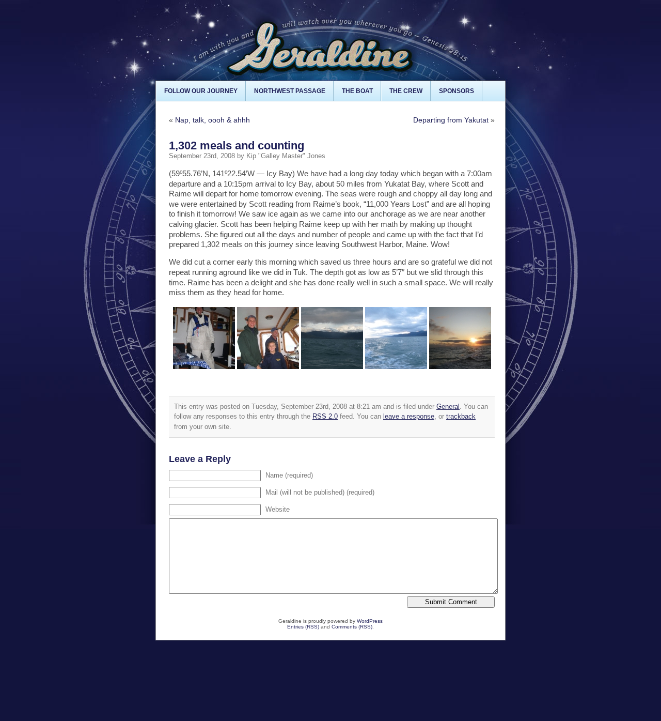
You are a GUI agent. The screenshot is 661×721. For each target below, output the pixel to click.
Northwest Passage (289, 91)
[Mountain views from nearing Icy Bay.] (332, 338)
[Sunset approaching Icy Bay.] (460, 338)
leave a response (408, 416)
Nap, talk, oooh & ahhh (212, 120)
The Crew (405, 91)
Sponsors (456, 91)
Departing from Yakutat (451, 120)
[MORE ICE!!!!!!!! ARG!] (396, 338)
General (448, 406)
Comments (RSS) (352, 627)
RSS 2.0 (325, 416)
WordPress (370, 621)
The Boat (357, 91)
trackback (461, 416)
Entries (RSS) (303, 627)
